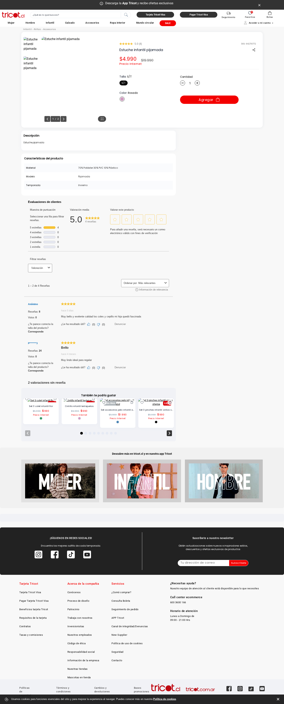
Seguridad (117, 651)
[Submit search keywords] (126, 14)
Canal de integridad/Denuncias (129, 626)
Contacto (116, 660)
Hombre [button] (30, 22)
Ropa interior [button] (117, 22)
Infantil (27, 29)
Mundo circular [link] (145, 22)
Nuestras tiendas (77, 668)
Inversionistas (75, 626)
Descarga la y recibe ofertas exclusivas (139, 3)
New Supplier (119, 634)
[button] (11, 22)
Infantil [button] (50, 22)
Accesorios (49, 29)
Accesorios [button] (92, 22)
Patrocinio (73, 609)
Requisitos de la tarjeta (33, 617)
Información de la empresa (83, 660)
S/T (124, 83)
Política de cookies (164, 699)
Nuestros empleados (79, 634)
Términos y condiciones (63, 689)
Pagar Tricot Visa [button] (199, 14)
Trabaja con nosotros (80, 617)
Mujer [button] (11, 22)
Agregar (206, 99)
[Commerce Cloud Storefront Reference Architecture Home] (13, 15)
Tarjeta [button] (155, 14)
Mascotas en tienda (79, 677)
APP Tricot (117, 617)
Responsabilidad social (81, 651)
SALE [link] (168, 23)
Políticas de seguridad (25, 691)
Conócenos (74, 592)
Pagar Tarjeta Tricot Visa (34, 600)
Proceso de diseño (78, 600)
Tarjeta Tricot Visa (30, 592)
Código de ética (76, 643)
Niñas (37, 29)
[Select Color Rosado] (122, 99)
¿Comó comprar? (121, 592)
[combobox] (80, 15)
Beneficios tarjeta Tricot (33, 609)
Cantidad (186, 77)
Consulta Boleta (120, 600)
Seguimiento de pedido (125, 609)
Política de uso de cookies (127, 643)
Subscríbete (238, 563)
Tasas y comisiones (31, 634)
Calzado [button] (70, 22)
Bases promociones (141, 689)
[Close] (259, 5)
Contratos (25, 626)
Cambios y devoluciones (102, 689)
